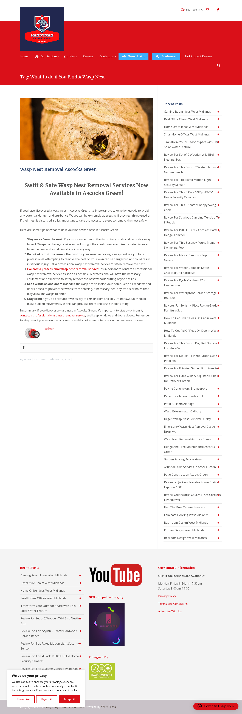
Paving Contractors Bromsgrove (185, 388)
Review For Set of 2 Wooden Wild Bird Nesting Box (189, 157)
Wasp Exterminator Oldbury (182, 411)
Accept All (69, 699)
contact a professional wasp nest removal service (52, 315)
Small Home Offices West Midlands (187, 134)
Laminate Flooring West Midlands (186, 515)
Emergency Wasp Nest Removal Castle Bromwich (189, 429)
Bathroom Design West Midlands (186, 523)
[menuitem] (24, 56)
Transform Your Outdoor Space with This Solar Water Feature (191, 144)
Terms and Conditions (173, 604)
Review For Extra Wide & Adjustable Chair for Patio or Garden (191, 378)
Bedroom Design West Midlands (185, 538)
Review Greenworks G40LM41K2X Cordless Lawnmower (192, 497)
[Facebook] (23, 348)
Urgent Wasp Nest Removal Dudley (187, 419)
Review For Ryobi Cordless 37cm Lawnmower (185, 282)
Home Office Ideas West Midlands (186, 127)
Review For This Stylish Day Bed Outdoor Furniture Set (191, 345)
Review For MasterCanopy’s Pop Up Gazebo (187, 257)
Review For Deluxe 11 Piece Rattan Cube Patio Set (190, 358)
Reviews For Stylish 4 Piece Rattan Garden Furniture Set (191, 308)
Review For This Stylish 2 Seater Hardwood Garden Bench (192, 169)
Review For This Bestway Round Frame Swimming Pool (189, 245)
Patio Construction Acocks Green (186, 475)
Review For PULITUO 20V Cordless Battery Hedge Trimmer (192, 232)
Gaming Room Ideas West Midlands (187, 112)
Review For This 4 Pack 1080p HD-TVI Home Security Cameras (189, 194)
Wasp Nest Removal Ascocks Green (58, 169)
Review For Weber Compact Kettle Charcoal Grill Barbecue (186, 270)
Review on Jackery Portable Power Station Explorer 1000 (192, 484)
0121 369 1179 (194, 10)
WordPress (108, 707)
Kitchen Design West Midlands (184, 530)
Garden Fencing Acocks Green (183, 459)
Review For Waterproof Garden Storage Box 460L (190, 295)
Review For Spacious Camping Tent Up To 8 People (192, 220)
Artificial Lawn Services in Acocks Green (190, 467)
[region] (46, 688)
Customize (23, 699)
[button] (215, 706)
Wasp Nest (40, 359)
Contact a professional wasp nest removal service (62, 269)
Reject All (46, 699)
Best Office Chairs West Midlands (186, 119)
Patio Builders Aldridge (179, 404)
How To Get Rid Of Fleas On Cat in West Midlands (190, 320)
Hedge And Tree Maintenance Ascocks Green (189, 449)
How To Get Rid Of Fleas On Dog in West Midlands (191, 333)
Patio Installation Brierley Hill (183, 396)
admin (27, 359)
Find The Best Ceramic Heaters (184, 507)
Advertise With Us (170, 611)
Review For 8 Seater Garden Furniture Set (191, 368)
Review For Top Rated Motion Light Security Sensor (187, 182)
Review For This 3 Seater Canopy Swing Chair (190, 207)
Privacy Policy (167, 596)
